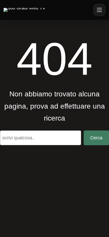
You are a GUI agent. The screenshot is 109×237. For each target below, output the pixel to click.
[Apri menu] (99, 10)
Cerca (96, 137)
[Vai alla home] (24, 10)
